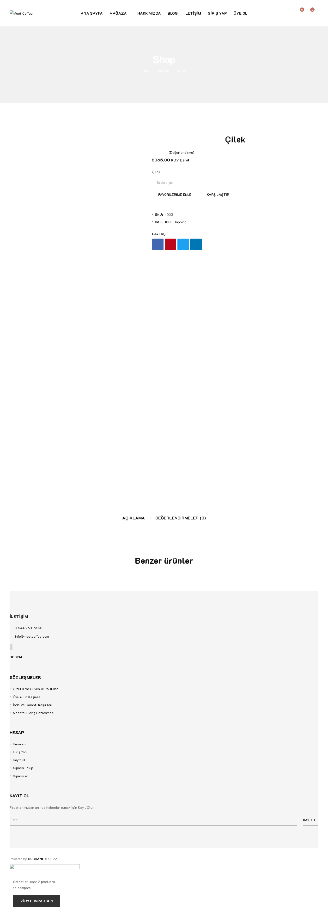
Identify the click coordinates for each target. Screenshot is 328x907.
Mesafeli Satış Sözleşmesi (33, 712)
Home (147, 71)
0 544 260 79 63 (28, 628)
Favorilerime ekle (174, 194)
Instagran (37, 657)
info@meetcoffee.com (32, 636)
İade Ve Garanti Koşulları (32, 705)
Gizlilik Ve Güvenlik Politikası (36, 688)
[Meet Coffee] (21, 13)
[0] (316, 13)
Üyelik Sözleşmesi (27, 697)
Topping (164, 71)
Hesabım (19, 744)
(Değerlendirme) (181, 152)
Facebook (29, 657)
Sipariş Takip (23, 767)
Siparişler (20, 776)
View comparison (36, 901)
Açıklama (133, 518)
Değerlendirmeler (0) (180, 518)
